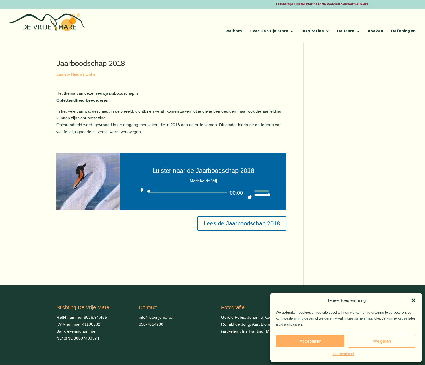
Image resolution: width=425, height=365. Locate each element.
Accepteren (310, 341)
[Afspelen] (141, 192)
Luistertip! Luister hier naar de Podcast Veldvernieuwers (322, 4)
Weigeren (382, 341)
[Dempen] (247, 194)
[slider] (261, 192)
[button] (413, 300)
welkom (234, 31)
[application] (203, 192)
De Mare (345, 31)
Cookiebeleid (343, 354)
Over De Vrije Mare (269, 31)
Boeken (375, 31)
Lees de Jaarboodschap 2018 (242, 223)
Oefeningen (403, 31)
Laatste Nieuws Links (75, 74)
